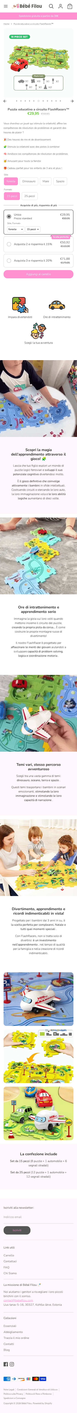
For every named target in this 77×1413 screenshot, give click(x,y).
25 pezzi (29, 196)
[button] (38, 216)
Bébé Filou (26, 1403)
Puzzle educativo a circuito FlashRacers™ (33, 24)
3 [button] (25, 100)
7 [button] (43, 100)
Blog (7, 1350)
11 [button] (60, 100)
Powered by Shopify (42, 1403)
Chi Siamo (10, 1273)
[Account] (60, 5)
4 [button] (29, 100)
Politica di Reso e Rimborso (39, 1393)
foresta (11, 181)
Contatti (9, 1344)
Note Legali (9, 1389)
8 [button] (47, 100)
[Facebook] (6, 1364)
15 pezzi (12, 196)
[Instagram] (12, 1364)
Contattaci (10, 1261)
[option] (38, 16)
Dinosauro (28, 181)
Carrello (9, 1255)
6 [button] (38, 101)
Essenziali (10, 1326)
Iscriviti (17, 1230)
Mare (46, 181)
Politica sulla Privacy (13, 1393)
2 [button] (20, 100)
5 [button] (33, 100)
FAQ (6, 1267)
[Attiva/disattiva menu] (5, 6)
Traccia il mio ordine (16, 1338)
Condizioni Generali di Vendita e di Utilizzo (37, 1389)
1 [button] (16, 100)
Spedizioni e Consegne (14, 1398)
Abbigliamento (13, 1332)
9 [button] (51, 100)
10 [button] (56, 100)
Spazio (60, 181)
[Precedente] (5, 101)
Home (6, 24)
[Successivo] (72, 101)
